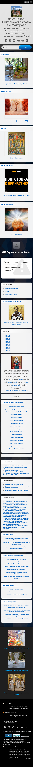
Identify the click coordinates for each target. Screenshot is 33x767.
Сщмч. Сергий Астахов (16, 414)
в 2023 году (7, 336)
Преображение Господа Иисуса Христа (16, 83)
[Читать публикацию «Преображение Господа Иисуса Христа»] (16, 69)
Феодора (9, 382)
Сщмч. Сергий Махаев (16, 434)
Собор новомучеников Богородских (13, 402)
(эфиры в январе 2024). (16, 121)
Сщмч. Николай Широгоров (16, 440)
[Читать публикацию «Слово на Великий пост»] (16, 144)
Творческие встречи (8, 585)
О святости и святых (16, 234)
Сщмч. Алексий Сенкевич (16, 420)
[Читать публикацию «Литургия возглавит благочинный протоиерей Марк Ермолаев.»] (16, 682)
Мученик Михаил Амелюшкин (16, 448)
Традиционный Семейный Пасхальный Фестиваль (16, 648)
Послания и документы (9, 601)
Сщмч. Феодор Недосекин (16, 443)
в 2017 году (7, 345)
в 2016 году (7, 347)
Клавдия (5, 381)
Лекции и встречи (8, 534)
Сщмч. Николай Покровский (16, 429)
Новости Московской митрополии (13, 747)
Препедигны (16, 381)
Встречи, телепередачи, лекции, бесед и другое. (17, 518)
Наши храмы (8, 292)
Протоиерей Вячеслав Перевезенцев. (14, 465)
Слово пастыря (6, 91)
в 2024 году (7, 335)
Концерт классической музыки (16, 592)
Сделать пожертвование (11, 294)
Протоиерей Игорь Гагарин (11, 470)
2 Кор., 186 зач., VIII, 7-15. (12, 390)
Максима (10, 381)
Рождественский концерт (16, 589)
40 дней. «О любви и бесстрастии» (16, 563)
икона (14, 378)
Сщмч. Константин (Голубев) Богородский (16, 411)
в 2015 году (7, 348)
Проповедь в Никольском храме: (12, 301)
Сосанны (21, 378)
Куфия (27, 381)
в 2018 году (7, 344)
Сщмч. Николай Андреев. (16, 431)
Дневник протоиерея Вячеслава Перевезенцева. (17, 489)
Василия (15, 382)
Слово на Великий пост (16, 158)
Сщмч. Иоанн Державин (16, 417)
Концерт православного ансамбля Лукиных (16, 594)
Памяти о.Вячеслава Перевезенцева (13, 555)
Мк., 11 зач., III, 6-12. (23, 390)
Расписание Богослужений (11, 288)
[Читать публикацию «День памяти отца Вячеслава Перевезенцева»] (16, 660)
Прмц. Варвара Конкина (16, 446)
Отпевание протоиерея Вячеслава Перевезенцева (16, 566)
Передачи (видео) (7, 165)
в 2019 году (7, 342)
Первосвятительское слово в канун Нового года (16, 618)
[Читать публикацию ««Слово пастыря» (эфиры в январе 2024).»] (16, 107)
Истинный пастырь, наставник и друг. (16, 569)
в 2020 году (7, 341)
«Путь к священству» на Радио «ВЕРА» (14, 471)
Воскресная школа (9, 289)
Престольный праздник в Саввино (17, 758)
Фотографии (5, 54)
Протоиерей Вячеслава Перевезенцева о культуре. (17, 486)
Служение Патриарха (10, 712)
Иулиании (14, 385)
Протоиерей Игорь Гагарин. (11, 487)
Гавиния (21, 379)
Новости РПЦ (7, 704)
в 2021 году (7, 339)
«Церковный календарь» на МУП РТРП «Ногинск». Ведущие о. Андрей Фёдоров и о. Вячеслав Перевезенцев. (16, 527)
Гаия (9, 379)
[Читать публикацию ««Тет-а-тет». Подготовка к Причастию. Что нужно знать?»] (16, 181)
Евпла (11, 378)
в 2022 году (7, 338)
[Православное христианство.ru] (16, 736)
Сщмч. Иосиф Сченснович (16, 437)
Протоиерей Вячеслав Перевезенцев (14, 484)
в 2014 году (7, 350)
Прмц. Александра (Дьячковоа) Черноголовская (16, 409)
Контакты (7, 291)
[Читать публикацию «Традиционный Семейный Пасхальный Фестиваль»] (16, 637)
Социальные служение (10, 295)
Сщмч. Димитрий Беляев (16, 423)
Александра (22, 381)
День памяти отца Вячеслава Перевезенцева (16, 670)
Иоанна (15, 387)
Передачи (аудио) (7, 204)
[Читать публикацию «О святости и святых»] (16, 220)
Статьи (3, 128)
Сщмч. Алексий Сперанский (16, 426)
